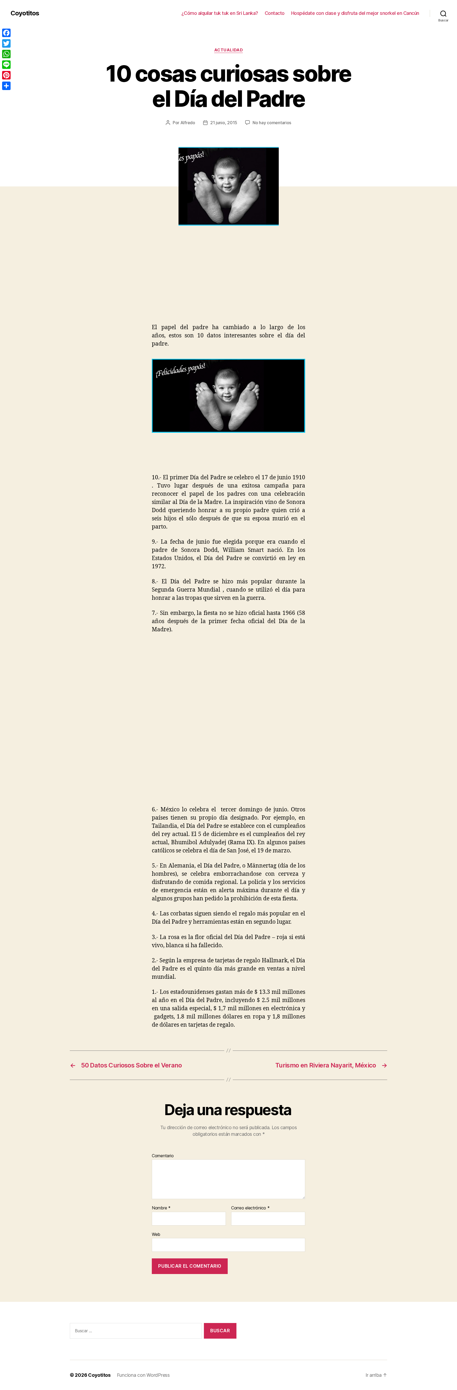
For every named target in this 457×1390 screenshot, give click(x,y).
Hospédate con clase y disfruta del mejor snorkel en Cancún (355, 13)
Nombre (161, 1208)
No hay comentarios (272, 122)
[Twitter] (6, 43)
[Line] (6, 64)
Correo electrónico (250, 1208)
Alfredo (187, 122)
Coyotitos (25, 13)
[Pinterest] (6, 75)
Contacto (275, 13)
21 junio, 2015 (223, 122)
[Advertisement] (76, 284)
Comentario (162, 1156)
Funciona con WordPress (143, 1375)
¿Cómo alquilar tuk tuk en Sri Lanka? (219, 13)
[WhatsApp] (6, 54)
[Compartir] (6, 86)
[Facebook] (6, 33)
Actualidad (228, 50)
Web (156, 1234)
